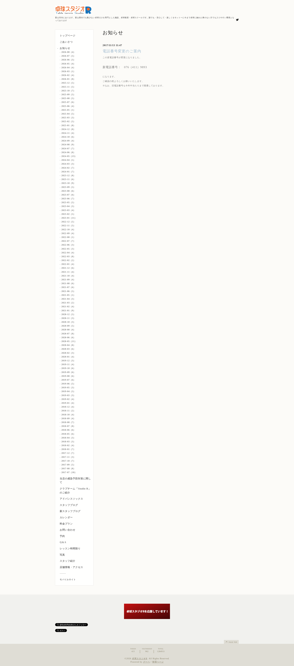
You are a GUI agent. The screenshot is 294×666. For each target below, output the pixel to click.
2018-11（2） (68, 411)
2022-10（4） (68, 229)
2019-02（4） (68, 399)
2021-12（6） (68, 268)
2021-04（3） (68, 299)
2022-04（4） (68, 253)
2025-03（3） (68, 118)
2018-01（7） (68, 449)
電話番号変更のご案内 (122, 51)
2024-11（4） (68, 133)
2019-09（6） (68, 372)
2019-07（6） (68, 380)
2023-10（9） (68, 183)
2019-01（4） (68, 403)
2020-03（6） (68, 349)
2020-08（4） (68, 330)
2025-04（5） (68, 114)
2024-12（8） (68, 129)
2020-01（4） (68, 357)
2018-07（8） (68, 426)
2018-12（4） (68, 407)
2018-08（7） (68, 422)
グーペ (146, 662)
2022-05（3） (68, 249)
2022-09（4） (68, 233)
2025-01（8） (68, 125)
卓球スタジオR (139, 658)
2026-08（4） (68, 52)
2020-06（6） (68, 337)
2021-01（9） (68, 310)
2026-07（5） (68, 56)
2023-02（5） (68, 214)
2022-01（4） (68, 264)
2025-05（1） (68, 110)
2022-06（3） (68, 245)
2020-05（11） (69, 341)
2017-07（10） (69, 472)
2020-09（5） (68, 326)
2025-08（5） (68, 98)
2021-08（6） (68, 283)
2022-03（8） (68, 256)
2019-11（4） (68, 364)
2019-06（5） (68, 384)
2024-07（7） (68, 148)
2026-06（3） (68, 60)
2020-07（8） (68, 334)
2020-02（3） (68, 353)
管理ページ (158, 662)
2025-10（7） (68, 91)
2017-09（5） (68, 465)
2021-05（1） (68, 295)
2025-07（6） (68, 102)
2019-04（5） (68, 391)
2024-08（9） (68, 144)
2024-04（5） (68, 160)
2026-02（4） (68, 75)
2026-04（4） (68, 67)
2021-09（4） (68, 279)
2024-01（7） (68, 172)
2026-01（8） (68, 79)
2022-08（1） (68, 237)
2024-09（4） (68, 141)
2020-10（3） (68, 322)
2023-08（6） (68, 191)
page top (232, 642)
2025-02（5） (68, 121)
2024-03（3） (68, 164)
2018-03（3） (68, 441)
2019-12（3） (68, 360)
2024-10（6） (68, 137)
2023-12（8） (68, 175)
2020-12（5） (68, 314)
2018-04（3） (68, 438)
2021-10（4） (68, 276)
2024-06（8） (68, 152)
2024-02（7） (68, 168)
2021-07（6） (68, 287)
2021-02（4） (68, 306)
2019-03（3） (68, 395)
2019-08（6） (68, 376)
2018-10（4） (68, 415)
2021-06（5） (68, 291)
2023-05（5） (68, 202)
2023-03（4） (68, 210)
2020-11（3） (68, 318)
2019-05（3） (68, 387)
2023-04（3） (68, 206)
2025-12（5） (68, 83)
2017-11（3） (68, 457)
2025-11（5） (68, 87)
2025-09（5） (68, 94)
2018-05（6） (68, 434)
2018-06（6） (68, 430)
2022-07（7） (68, 241)
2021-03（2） (68, 303)
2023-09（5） (68, 187)
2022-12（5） (68, 222)
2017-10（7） (68, 461)
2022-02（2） (68, 260)
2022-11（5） (68, 225)
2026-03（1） (68, 71)
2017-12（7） (68, 453)
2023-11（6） (68, 179)
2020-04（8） (68, 345)
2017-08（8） (68, 468)
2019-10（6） (68, 368)
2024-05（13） (69, 156)
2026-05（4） (68, 64)
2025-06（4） (68, 106)
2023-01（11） (69, 218)
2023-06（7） (68, 199)
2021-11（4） (68, 272)
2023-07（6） (68, 195)
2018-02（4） (68, 445)
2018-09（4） (68, 418)
